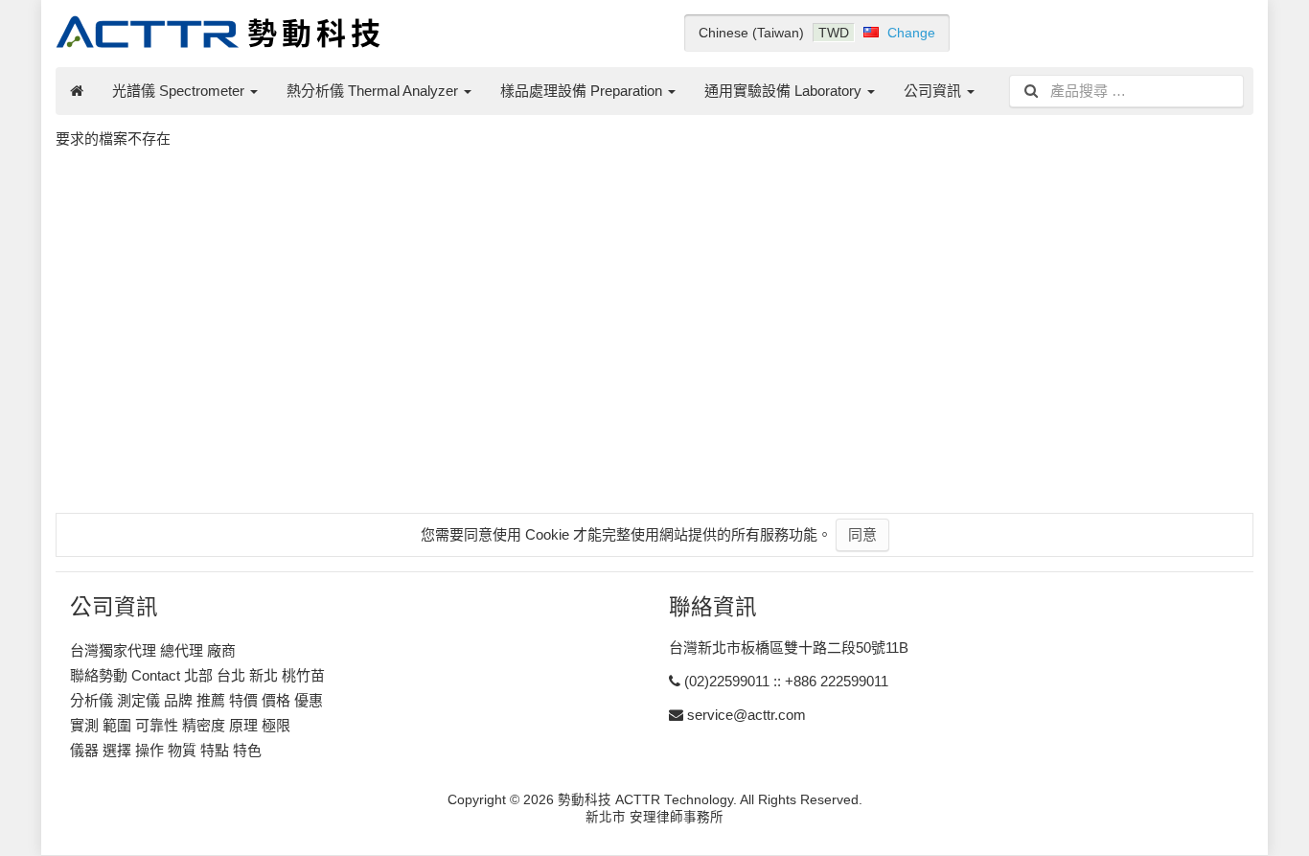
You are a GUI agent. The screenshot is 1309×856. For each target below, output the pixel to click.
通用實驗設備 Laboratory (784, 90)
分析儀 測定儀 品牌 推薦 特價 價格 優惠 (196, 700)
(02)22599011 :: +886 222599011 (786, 681)
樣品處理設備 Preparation (583, 90)
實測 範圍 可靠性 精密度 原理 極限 (180, 725)
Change (911, 32)
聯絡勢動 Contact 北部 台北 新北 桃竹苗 (197, 675)
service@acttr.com (746, 714)
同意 (862, 534)
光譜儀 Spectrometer (180, 90)
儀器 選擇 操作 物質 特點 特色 (166, 750)
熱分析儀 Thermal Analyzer (374, 90)
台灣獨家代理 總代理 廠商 (153, 650)
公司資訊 (934, 90)
